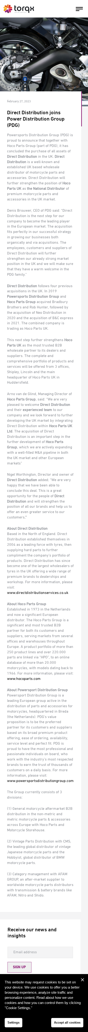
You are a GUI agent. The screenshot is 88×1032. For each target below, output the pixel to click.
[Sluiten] (82, 979)
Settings (13, 1022)
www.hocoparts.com (24, 679)
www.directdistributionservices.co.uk (37, 593)
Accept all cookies (67, 1022)
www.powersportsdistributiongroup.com (40, 781)
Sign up (19, 967)
